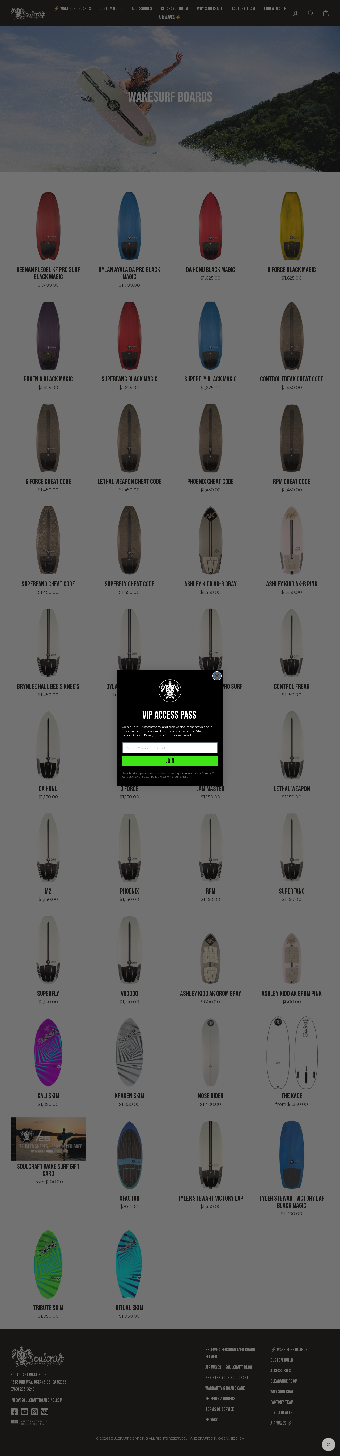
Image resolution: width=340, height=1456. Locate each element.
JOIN (170, 761)
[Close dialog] (217, 676)
